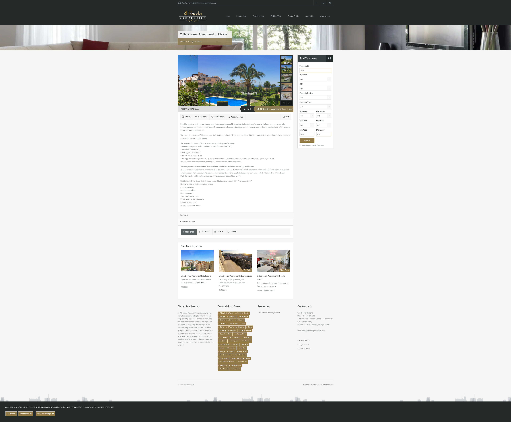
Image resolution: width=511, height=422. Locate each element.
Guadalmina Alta (245, 330)
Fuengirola (233, 330)
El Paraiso (231, 327)
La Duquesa (235, 337)
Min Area (303, 130)
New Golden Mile (225, 355)
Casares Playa (233, 323)
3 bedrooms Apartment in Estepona (196, 276)
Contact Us (325, 16)
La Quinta (223, 341)
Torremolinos (235, 369)
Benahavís (232, 316)
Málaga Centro (241, 351)
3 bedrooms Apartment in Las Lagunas (235, 276)
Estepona (223, 330)
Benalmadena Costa (226, 320)
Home (227, 16)
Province (303, 75)
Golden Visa (276, 16)
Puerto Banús (224, 358)
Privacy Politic (304, 341)
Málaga (191, 41)
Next (277, 80)
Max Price (320, 121)
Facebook (205, 232)
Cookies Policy (304, 349)
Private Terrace (188, 222)
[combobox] (315, 79)
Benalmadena (243, 316)
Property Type (306, 102)
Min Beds (303, 111)
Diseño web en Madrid (312, 385)
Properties (241, 16)
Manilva (235, 344)
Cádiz (222, 327)
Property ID (304, 66)
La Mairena (246, 337)
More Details (200, 283)
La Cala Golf (224, 337)
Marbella (245, 344)
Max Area (320, 130)
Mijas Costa (231, 348)
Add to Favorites (236, 117)
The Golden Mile (236, 365)
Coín (243, 323)
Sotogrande (223, 365)
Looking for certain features (313, 145)
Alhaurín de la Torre (226, 313)
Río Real (247, 358)
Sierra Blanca (242, 362)
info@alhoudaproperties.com (204, 3)
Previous (180, 80)
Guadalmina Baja (225, 334)
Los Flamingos (224, 344)
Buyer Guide (293, 16)
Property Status (306, 93)
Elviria (199, 41)
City (301, 84)
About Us (309, 16)
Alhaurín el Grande (242, 313)
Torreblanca (224, 369)
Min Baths (320, 111)
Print (287, 117)
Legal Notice (304, 345)
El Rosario (241, 327)
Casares (222, 323)
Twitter (220, 232)
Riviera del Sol (236, 358)
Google (234, 232)
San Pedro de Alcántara (227, 362)
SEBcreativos (328, 385)
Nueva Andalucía (239, 355)
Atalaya (222, 316)
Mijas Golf (242, 348)
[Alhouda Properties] (192, 17)
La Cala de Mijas (240, 334)
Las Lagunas (234, 341)
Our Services (258, 16)
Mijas (222, 348)
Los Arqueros (246, 341)
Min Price (303, 121)
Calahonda (239, 320)
